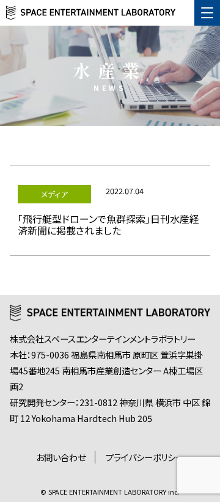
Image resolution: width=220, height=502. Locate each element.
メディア (54, 194)
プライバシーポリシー (145, 457)
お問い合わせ (61, 457)
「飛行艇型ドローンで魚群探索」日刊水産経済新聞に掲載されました (108, 224)
